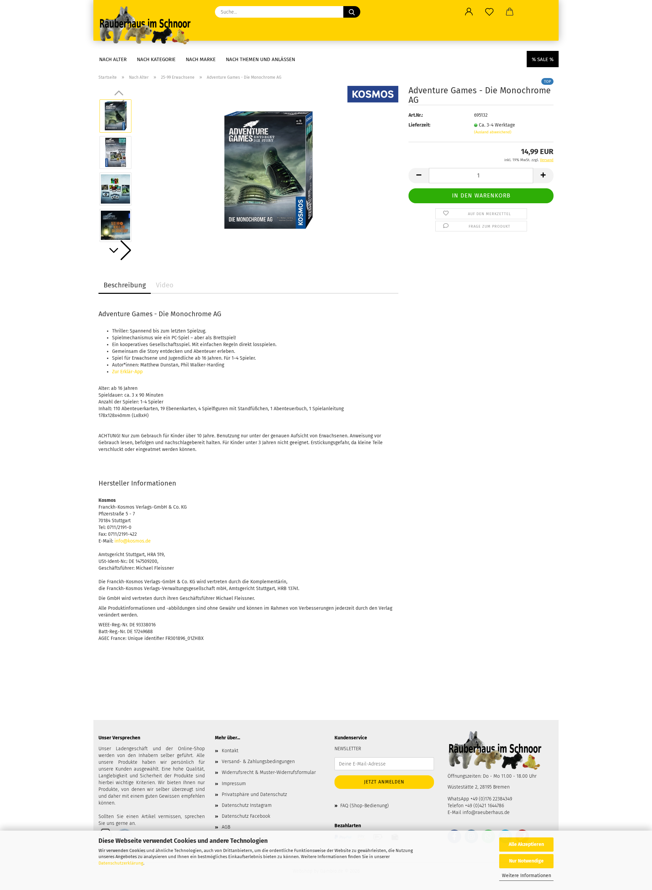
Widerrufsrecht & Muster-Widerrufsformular (269, 772)
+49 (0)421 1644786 (484, 806)
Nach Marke (201, 59)
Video (165, 285)
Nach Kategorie (156, 59)
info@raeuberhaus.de (486, 812)
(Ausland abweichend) (492, 132)
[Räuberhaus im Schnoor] (147, 25)
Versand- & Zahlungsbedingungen (258, 761)
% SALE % (543, 59)
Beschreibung (125, 285)
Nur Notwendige (526, 861)
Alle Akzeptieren (526, 844)
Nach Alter (113, 59)
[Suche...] (351, 12)
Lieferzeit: (419, 125)
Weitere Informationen (526, 875)
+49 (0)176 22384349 (491, 799)
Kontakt (230, 751)
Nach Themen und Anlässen (260, 59)
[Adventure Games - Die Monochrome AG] (268, 170)
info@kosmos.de (132, 541)
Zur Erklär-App (127, 372)
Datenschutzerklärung (120, 863)
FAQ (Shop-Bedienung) (364, 806)
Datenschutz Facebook (246, 816)
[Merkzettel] (489, 12)
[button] (469, 12)
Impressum (234, 784)
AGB (226, 827)
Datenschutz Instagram (247, 805)
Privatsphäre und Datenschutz (254, 794)
